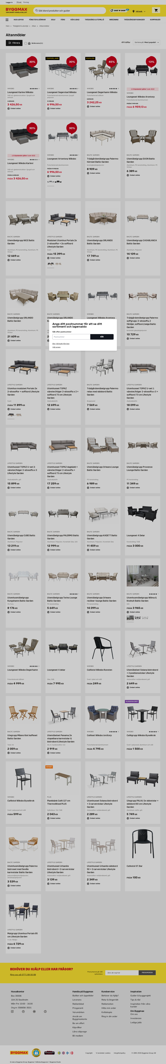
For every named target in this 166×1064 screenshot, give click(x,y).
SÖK (102, 337)
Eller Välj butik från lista (60, 344)
